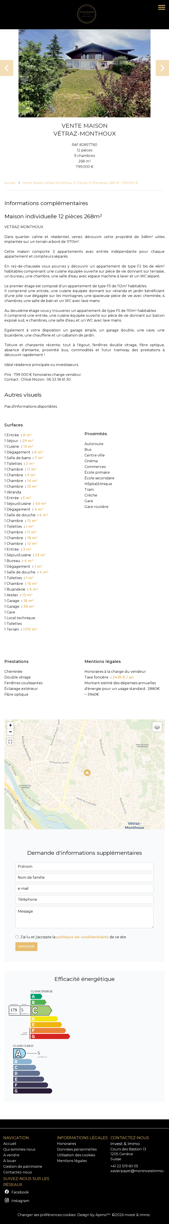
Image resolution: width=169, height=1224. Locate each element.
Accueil (9, 183)
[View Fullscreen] (10, 741)
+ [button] (10, 725)
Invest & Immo (125, 1143)
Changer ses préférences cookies (46, 1215)
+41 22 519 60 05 (124, 1166)
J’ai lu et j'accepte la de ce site (73, 937)
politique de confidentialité (82, 937)
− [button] (10, 732)
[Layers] (157, 727)
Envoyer (26, 946)
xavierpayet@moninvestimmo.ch (139, 1171)
